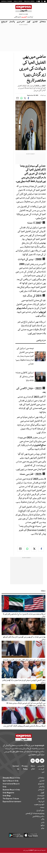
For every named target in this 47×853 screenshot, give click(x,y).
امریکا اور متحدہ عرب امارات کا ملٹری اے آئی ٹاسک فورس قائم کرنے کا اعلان (24, 615)
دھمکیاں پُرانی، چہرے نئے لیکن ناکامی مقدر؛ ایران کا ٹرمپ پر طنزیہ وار (24, 660)
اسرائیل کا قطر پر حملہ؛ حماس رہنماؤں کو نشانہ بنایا (25, 376)
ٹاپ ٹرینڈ (41, 801)
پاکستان (12, 21)
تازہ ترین (35, 21)
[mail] (20, 548)
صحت (42, 807)
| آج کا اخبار (30, 17)
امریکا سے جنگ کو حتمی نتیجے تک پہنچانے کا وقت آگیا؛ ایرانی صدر (24, 726)
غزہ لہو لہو (41, 783)
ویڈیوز (42, 825)
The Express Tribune (11, 798)
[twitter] (34, 548)
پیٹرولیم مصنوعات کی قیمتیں (35, 813)
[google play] (16, 836)
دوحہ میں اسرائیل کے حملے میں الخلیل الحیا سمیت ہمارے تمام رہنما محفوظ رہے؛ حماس (25, 356)
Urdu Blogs (7, 795)
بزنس (42, 822)
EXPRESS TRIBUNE (6, 1)
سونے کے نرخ (40, 810)
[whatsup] (27, 548)
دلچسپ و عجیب (39, 804)
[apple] (31, 836)
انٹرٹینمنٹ (40, 795)
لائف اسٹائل (40, 798)
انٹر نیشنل (41, 789)
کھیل (28, 21)
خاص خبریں (21, 21)
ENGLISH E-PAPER (29, 1)
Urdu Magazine (8, 792)
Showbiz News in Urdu (11, 778)
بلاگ (42, 819)
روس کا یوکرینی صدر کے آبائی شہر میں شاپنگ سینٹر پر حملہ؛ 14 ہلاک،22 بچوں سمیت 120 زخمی (25, 704)
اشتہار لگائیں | (17, 17)
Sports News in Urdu (10, 780)
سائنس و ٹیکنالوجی (38, 816)
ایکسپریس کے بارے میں (41, 769)
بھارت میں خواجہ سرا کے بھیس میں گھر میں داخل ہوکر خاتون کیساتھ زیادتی (24, 638)
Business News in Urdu (11, 789)
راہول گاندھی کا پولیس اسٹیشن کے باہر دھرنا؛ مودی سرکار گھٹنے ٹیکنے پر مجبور (23, 681)
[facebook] (41, 548)
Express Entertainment (12, 801)
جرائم (42, 828)
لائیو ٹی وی (24, 17)
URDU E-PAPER (18, 1)
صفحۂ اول (43, 21)
